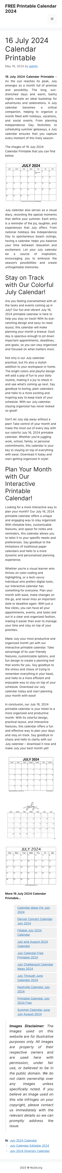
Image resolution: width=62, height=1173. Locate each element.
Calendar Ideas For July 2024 (33, 910)
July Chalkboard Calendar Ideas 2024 (35, 967)
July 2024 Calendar (23, 1140)
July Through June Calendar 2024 (30, 978)
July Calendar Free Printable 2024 (30, 955)
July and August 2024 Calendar (32, 944)
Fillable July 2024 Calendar (29, 933)
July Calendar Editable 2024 (29, 1145)
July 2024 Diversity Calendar (30, 1151)
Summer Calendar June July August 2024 (33, 1012)
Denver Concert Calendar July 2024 (35, 921)
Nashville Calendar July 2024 (33, 989)
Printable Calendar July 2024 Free (33, 1001)
